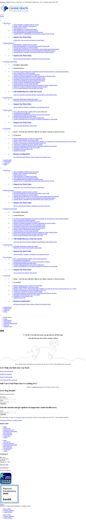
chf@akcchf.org (37, 387)
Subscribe (3, 403)
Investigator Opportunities (10, 61)
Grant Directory (7, 160)
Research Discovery (8, 43)
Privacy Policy (21, 417)
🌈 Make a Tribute (5, 2)
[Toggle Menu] (0, 20)
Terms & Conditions (8, 510)
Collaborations (7, 161)
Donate (5, 164)
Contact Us (6, 163)
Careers (5, 437)
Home (5, 427)
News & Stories (7, 110)
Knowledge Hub (7, 97)
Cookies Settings (7, 512)
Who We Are (6, 23)
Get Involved (6, 128)
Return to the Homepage (6, 371)
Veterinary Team (7, 326)
